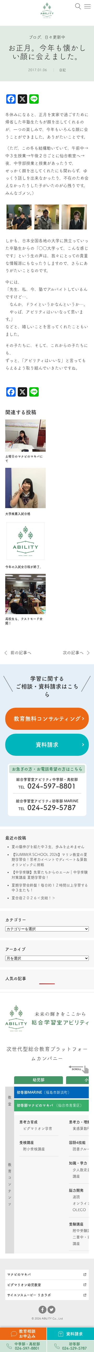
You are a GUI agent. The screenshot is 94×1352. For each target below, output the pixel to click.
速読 (76, 1197)
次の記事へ (73, 653)
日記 (62, 70)
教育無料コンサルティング (47, 718)
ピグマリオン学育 (37, 1128)
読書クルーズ (83, 1149)
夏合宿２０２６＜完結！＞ (33, 898)
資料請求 (47, 744)
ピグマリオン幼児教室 (24, 1285)
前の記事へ (20, 653)
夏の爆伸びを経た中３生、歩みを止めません (47, 847)
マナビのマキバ (19, 1274)
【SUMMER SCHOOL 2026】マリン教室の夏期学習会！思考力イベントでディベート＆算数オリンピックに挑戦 (49, 860)
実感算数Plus (83, 1128)
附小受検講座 (34, 1149)
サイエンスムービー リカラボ (29, 1295)
